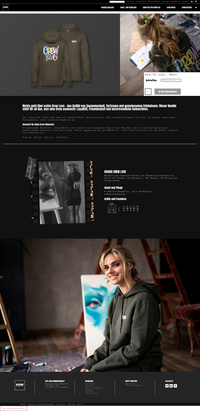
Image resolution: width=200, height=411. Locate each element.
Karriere (130, 1)
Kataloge (165, 1)
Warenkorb (132, 384)
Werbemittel (175, 1)
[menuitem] (192, 2)
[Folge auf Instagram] (167, 385)
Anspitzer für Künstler (151, 7)
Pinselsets (89, 385)
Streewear (89, 390)
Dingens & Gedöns (92, 393)
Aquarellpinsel (91, 384)
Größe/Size (151, 80)
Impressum (71, 404)
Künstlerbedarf (154, 1)
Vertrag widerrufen (13, 408)
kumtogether (187, 7)
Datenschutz (60, 404)
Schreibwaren (141, 1)
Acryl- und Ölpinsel (93, 387)
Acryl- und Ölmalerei (128, 7)
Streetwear (171, 7)
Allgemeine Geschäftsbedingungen (41, 404)
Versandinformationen (133, 385)
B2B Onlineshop (117, 2)
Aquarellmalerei (107, 7)
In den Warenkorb (168, 91)
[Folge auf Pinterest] (175, 385)
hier (46, 387)
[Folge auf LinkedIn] (171, 385)
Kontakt (186, 1)
